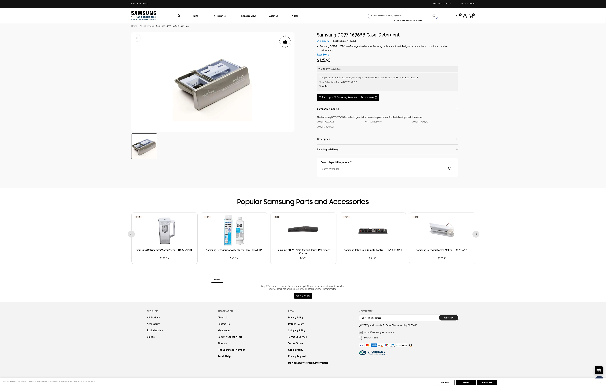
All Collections (147, 26)
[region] (303, 382)
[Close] (600, 382)
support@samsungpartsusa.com (378, 332)
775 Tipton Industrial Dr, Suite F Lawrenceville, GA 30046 (389, 325)
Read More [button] (323, 54)
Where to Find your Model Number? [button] (408, 21)
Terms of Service (297, 336)
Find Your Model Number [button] (231, 349)
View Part (324, 86)
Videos (294, 16)
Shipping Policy (296, 330)
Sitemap (222, 343)
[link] (599, 360)
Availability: (324, 68)
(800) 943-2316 (370, 337)
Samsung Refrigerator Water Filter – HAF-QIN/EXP (234, 250)
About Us (273, 16)
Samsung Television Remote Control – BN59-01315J (373, 250)
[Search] (434, 16)
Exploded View (248, 16)
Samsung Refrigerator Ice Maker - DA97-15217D (442, 250)
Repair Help (224, 356)
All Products (153, 317)
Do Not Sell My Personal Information (308, 362)
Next (475, 233)
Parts (196, 16)
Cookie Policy (295, 349)
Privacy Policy (295, 317)
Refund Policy (296, 324)
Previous (131, 233)
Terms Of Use (295, 343)
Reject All (466, 382)
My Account (224, 330)
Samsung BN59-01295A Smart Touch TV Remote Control (303, 252)
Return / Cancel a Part (230, 336)
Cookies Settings (444, 382)
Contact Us (224, 324)
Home (134, 26)
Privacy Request (297, 356)
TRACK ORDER (467, 4)
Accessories (220, 16)
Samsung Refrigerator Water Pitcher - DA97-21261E (165, 250)
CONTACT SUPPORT (442, 4)
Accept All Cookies (487, 382)
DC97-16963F (350, 82)
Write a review (323, 41)
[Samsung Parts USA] (143, 15)
